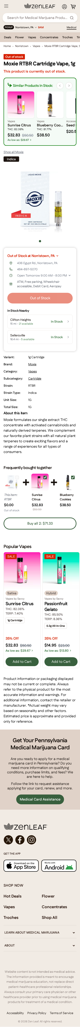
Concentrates (49, 37)
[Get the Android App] (58, 866)
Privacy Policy (36, 1013)
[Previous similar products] (60, 85)
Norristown (21, 46)
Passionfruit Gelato (56, 606)
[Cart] (73, 6)
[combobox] (37, 17)
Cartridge (34, 378)
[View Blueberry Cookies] (67, 482)
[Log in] (64, 6)
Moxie (32, 364)
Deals (7, 37)
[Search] (72, 18)
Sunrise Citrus (37, 497)
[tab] (40, 241)
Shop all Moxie (14, 152)
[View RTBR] (12, 482)
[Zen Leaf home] (40, 5)
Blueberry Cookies (67, 497)
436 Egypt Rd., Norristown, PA (37, 263)
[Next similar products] (68, 85)
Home (7, 46)
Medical (71, 27)
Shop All (49, 917)
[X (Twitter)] (8, 840)
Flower (19, 37)
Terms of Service (61, 1013)
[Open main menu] (6, 6)
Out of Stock (40, 298)
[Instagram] (31, 840)
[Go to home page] (40, 826)
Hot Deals (13, 896)
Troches (67, 37)
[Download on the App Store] (21, 866)
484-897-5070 (27, 269)
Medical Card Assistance (40, 799)
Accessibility (15, 1013)
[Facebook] (20, 840)
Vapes (32, 37)
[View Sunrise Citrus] (39, 482)
